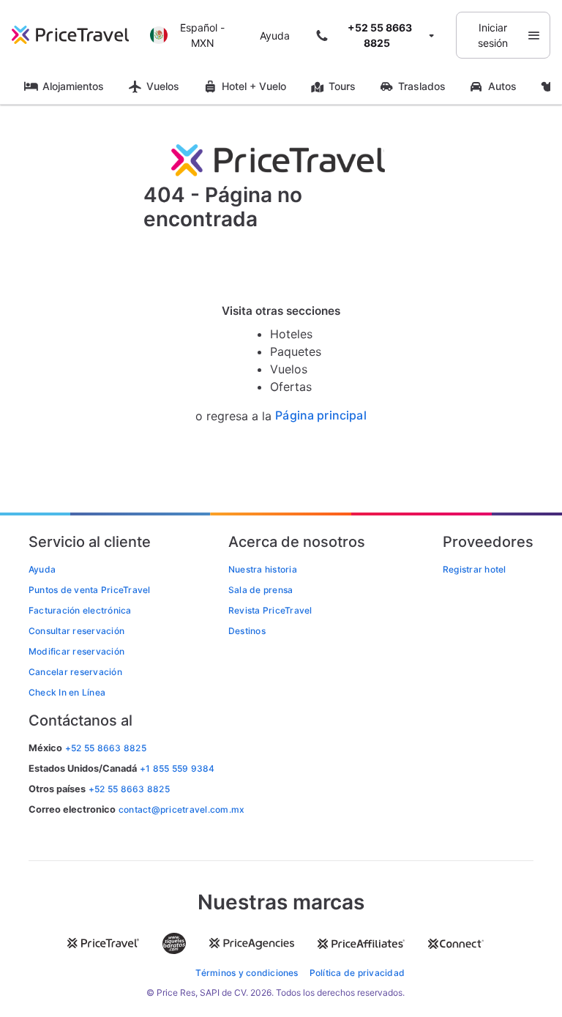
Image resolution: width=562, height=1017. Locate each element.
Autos (502, 86)
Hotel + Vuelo (254, 86)
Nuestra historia (262, 569)
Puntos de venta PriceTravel (89, 589)
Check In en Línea (67, 692)
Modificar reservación (76, 651)
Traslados (422, 86)
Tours (342, 86)
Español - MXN (202, 35)
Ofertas (291, 386)
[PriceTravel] (77, 35)
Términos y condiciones (246, 972)
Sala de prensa (260, 589)
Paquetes (295, 351)
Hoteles (291, 334)
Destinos (247, 630)
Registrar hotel (474, 569)
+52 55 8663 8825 (129, 788)
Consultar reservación (76, 630)
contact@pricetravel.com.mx (181, 809)
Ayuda (275, 35)
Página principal (321, 415)
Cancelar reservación (75, 671)
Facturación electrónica (80, 610)
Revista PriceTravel (270, 610)
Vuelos (162, 86)
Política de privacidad (357, 972)
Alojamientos (73, 86)
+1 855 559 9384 (177, 768)
